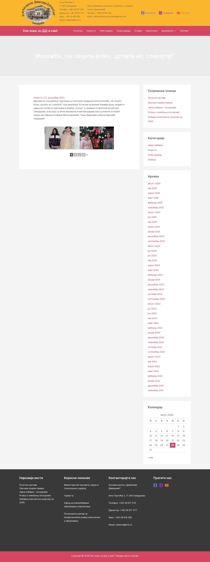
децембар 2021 (156, 385)
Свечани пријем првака (160, 102)
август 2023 (154, 303)
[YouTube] (167, 485)
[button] (174, 31)
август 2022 (154, 356)
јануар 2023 (154, 332)
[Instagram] (161, 485)
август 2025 (154, 212)
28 (172, 445)
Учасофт (134, 555)
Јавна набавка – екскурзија (162, 107)
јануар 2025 (154, 231)
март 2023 (153, 323)
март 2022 (153, 371)
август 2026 (154, 183)
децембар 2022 (156, 337)
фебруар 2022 (155, 376)
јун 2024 (152, 255)
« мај (150, 457)
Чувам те (69, 495)
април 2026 (154, 193)
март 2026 (153, 197)
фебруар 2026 (155, 202)
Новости (38, 97)
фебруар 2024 (155, 274)
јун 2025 (152, 217)
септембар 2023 (156, 299)
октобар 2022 (155, 347)
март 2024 (153, 270)
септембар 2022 (156, 351)
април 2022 (154, 366)
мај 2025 (152, 222)
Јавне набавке (155, 145)
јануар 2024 (154, 279)
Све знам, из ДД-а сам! (40, 31)
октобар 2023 (155, 294)
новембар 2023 (156, 289)
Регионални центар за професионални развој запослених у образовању (82, 517)
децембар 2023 (156, 284)
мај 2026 (152, 188)
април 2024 (154, 265)
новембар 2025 (156, 207)
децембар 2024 (156, 236)
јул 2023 (152, 308)
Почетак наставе (157, 97)
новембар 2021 (156, 390)
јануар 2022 (154, 380)
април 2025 (154, 226)
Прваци (152, 159)
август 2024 (154, 246)
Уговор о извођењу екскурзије (164, 112)
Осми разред (154, 154)
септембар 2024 (156, 241)
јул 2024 (152, 250)
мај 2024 (152, 260)
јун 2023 (152, 313)
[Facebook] (155, 485)
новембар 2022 (156, 342)
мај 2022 (152, 361)
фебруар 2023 (155, 328)
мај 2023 (152, 318)
